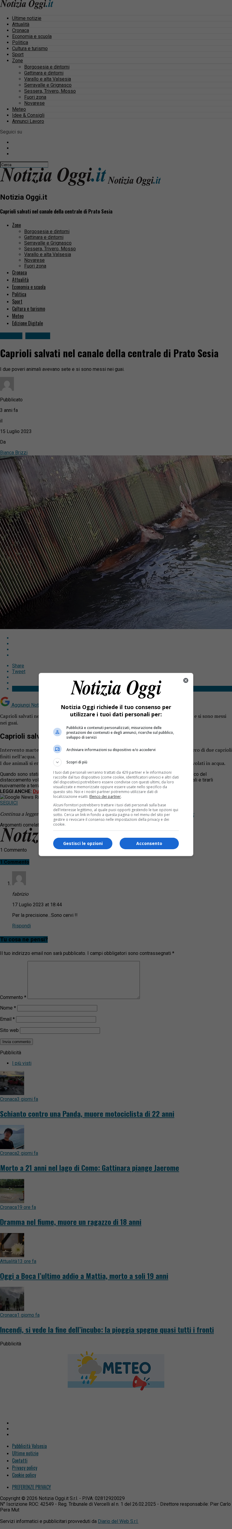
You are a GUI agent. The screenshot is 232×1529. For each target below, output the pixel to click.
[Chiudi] (186, 680)
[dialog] (116, 764)
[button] (116, 762)
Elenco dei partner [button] (105, 796)
